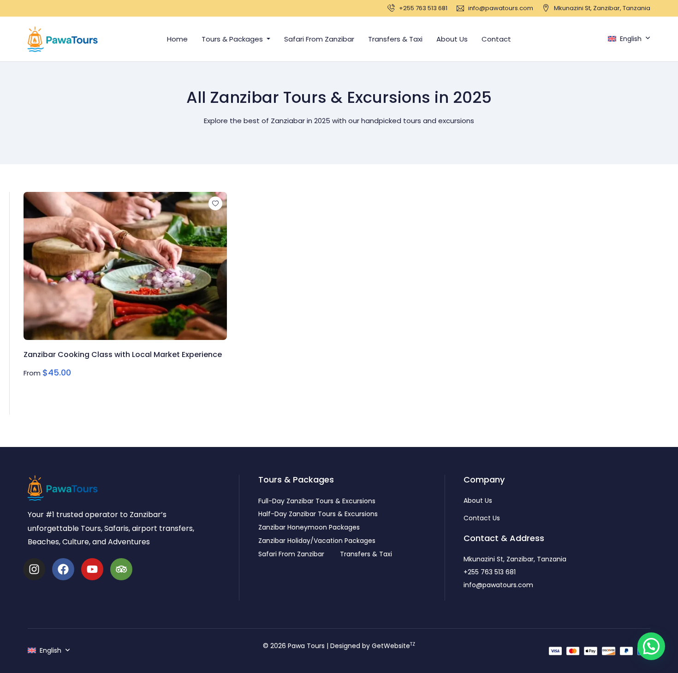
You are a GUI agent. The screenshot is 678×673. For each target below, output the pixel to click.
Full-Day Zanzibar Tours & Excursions (316, 501)
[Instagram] (34, 569)
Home (177, 39)
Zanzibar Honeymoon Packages (309, 527)
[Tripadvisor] (121, 569)
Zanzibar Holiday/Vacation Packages (316, 540)
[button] (651, 646)
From (32, 373)
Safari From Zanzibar (319, 39)
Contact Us (482, 518)
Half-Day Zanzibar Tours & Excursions (318, 513)
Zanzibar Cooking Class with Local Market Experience (123, 354)
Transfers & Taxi (395, 39)
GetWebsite (393, 645)
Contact (496, 39)
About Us (452, 39)
